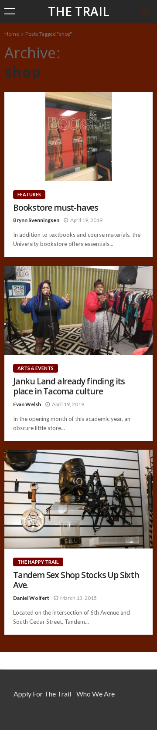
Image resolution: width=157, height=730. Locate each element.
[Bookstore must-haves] (78, 136)
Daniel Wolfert (31, 598)
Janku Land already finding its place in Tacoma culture (69, 386)
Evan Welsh (27, 404)
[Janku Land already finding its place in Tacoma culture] (78, 310)
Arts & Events (35, 368)
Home (11, 33)
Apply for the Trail (42, 694)
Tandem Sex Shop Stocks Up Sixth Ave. (76, 580)
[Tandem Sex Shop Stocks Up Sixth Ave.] (78, 499)
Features (29, 194)
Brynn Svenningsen (36, 220)
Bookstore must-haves (55, 207)
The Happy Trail (38, 562)
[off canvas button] (9, 11)
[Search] (145, 11)
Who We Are (95, 694)
